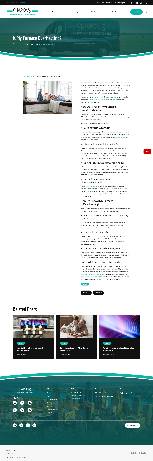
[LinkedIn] (30, 403)
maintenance (91, 186)
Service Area (100, 3)
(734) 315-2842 (120, 274)
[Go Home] (13, 44)
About (48, 396)
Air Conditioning (52, 399)
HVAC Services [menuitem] (96, 12)
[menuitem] (8, 457)
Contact (49, 413)
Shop (130, 3)
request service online (87, 277)
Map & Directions (76, 398)
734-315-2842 (141, 2)
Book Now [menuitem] (136, 12)
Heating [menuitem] (84, 12)
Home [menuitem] (53, 12)
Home (48, 393)
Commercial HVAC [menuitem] (111, 12)
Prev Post (85, 293)
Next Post (97, 293)
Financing (109, 3)
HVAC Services (51, 406)
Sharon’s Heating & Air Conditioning (100, 99)
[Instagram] (22, 410)
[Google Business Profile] (15, 403)
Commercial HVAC (52, 409)
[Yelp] (22, 403)
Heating (49, 403)
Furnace (84, 284)
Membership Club (120, 3)
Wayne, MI (100, 279)
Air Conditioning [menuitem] (73, 12)
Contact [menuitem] (123, 12)
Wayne (115, 99)
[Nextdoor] (30, 410)
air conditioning (120, 137)
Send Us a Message (131, 425)
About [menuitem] (61, 12)
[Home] (22, 12)
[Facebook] (15, 410)
